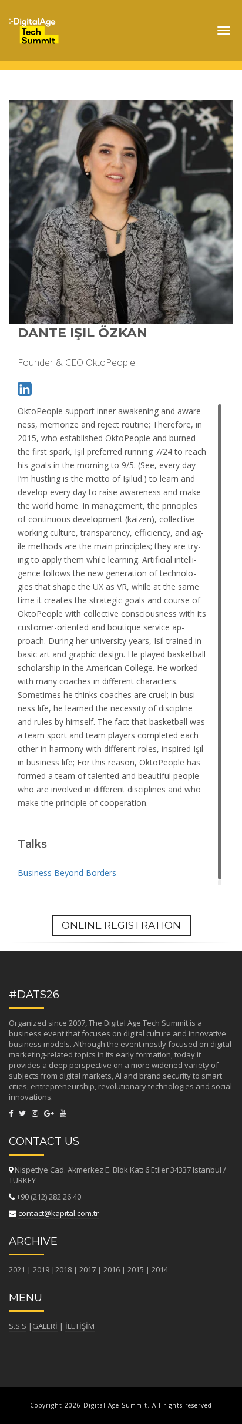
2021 (17, 1269)
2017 (87, 1269)
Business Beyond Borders (67, 872)
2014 (160, 1269)
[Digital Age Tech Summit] (34, 26)
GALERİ (45, 1326)
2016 (111, 1269)
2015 (135, 1269)
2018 (63, 1269)
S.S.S (17, 1326)
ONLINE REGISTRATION (121, 925)
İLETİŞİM (80, 1326)
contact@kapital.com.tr (58, 1213)
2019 (41, 1269)
